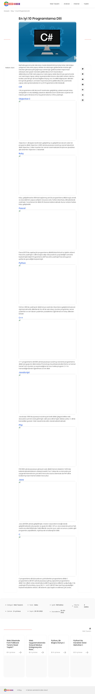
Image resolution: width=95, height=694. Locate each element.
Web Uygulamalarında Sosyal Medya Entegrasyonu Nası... (37, 645)
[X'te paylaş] (83, 84)
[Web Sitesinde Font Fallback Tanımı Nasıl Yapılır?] (20, 652)
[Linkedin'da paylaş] (83, 100)
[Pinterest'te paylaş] (83, 95)
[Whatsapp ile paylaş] (83, 69)
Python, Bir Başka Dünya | (57, 641)
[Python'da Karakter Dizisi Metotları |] (87, 652)
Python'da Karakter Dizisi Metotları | (79, 642)
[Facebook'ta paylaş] (83, 90)
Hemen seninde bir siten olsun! (37, 690)
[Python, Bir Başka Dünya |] (64, 652)
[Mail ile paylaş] (83, 79)
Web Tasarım (18, 605)
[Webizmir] (12, 4)
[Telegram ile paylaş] (83, 74)
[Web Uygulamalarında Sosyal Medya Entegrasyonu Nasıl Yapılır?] (42, 652)
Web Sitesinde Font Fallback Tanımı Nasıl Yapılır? (13, 644)
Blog (19, 690)
